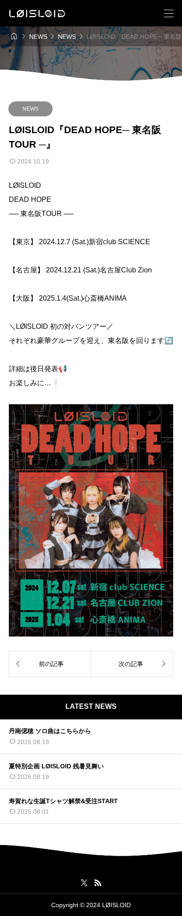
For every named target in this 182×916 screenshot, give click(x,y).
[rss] (97, 882)
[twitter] (84, 882)
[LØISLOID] (37, 13)
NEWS (30, 109)
